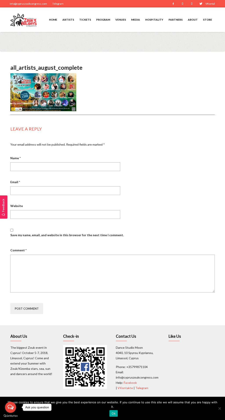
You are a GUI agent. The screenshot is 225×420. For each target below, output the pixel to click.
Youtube (191, 3)
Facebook (173, 3)
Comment (18, 250)
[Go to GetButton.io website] (11, 415)
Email (15, 182)
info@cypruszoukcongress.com (28, 3)
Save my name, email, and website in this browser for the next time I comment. (67, 235)
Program (103, 19)
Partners (176, 19)
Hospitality (154, 19)
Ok (114, 413)
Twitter (200, 3)
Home (53, 19)
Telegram (58, 3)
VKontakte (210, 3)
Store (207, 19)
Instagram (182, 3)
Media (135, 19)
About (193, 19)
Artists (68, 19)
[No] (219, 408)
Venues (120, 19)
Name (15, 158)
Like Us (175, 336)
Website (16, 206)
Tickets (85, 19)
